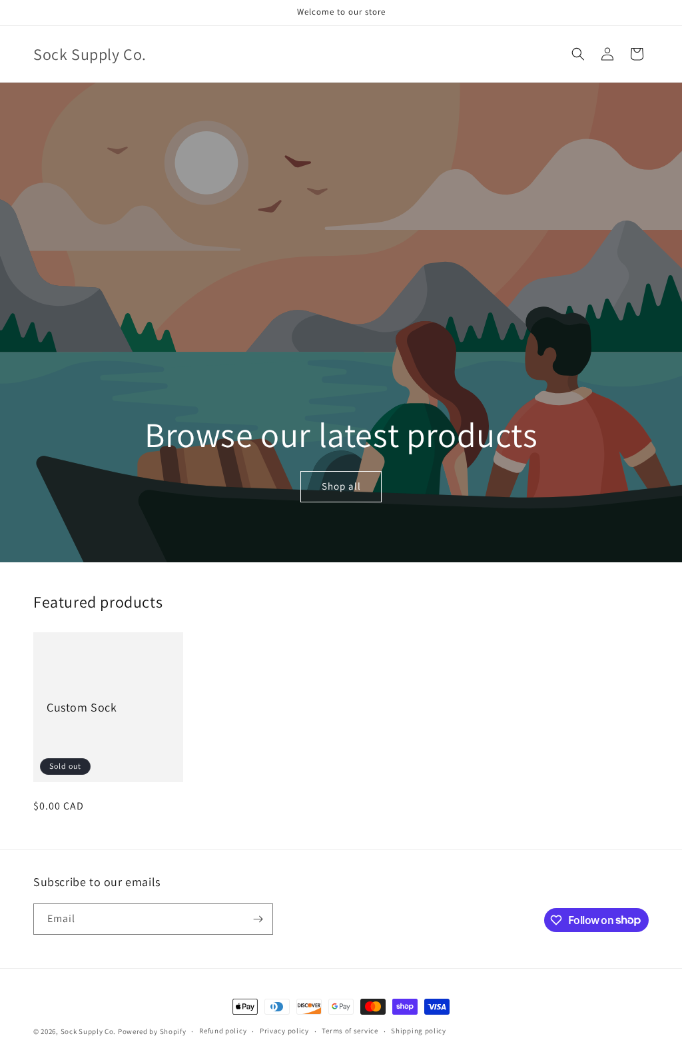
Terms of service (350, 1030)
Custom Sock (82, 707)
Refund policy (222, 1030)
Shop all (340, 486)
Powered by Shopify (152, 1031)
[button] (578, 54)
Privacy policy (284, 1030)
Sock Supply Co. (89, 1031)
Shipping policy (418, 1030)
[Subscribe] (257, 919)
